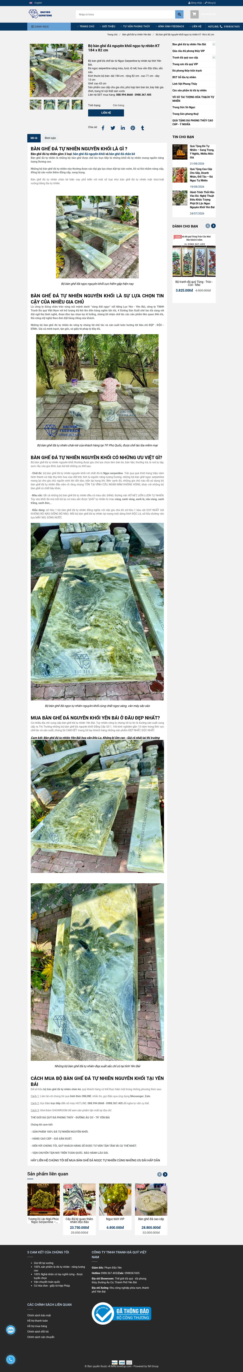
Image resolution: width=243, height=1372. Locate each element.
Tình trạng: (94, 105)
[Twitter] (113, 127)
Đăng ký (211, 2)
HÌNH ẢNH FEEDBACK (171, 26)
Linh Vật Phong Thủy (184, 83)
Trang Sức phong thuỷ (185, 113)
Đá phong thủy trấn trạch (187, 70)
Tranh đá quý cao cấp (185, 57)
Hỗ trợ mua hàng (37, 1326)
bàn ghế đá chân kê (122, 154)
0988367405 (232, 26)
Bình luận (50, 138)
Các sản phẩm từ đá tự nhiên (189, 90)
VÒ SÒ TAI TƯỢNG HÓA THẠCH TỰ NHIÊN (193, 98)
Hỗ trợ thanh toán (37, 1320)
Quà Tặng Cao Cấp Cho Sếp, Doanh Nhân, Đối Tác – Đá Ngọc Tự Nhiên (201, 175)
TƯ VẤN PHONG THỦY (136, 26)
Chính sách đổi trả (38, 1331)
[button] (35, 3)
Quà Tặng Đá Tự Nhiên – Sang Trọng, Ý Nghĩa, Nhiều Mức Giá (202, 152)
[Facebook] (103, 127)
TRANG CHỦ (87, 26)
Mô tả (34, 138)
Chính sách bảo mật (39, 1315)
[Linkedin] (123, 127)
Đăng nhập (196, 2)
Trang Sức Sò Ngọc (183, 107)
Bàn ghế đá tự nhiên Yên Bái (138, 34)
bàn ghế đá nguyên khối (89, 154)
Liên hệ (106, 112)
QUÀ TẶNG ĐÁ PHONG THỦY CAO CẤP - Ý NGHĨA (192, 122)
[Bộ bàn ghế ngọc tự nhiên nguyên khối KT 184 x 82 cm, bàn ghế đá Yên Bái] (40, 14)
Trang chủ (113, 34)
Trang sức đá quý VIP (185, 64)
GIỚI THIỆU (108, 26)
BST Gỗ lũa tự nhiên (184, 77)
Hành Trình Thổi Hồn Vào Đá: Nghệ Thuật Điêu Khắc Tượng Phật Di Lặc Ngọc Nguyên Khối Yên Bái (202, 200)
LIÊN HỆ (197, 26)
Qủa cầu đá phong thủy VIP (188, 51)
